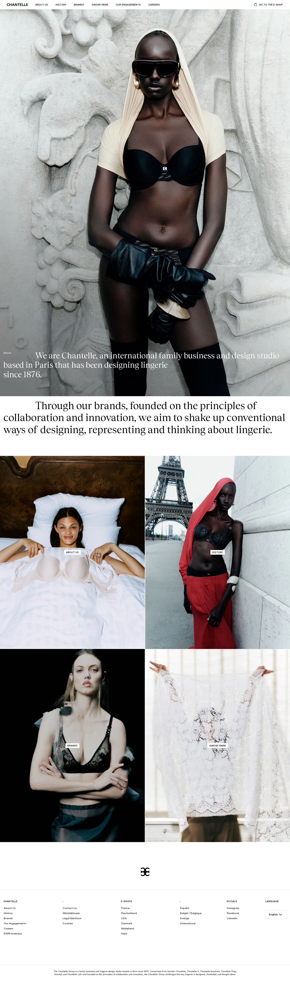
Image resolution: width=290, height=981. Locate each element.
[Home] (17, 4)
